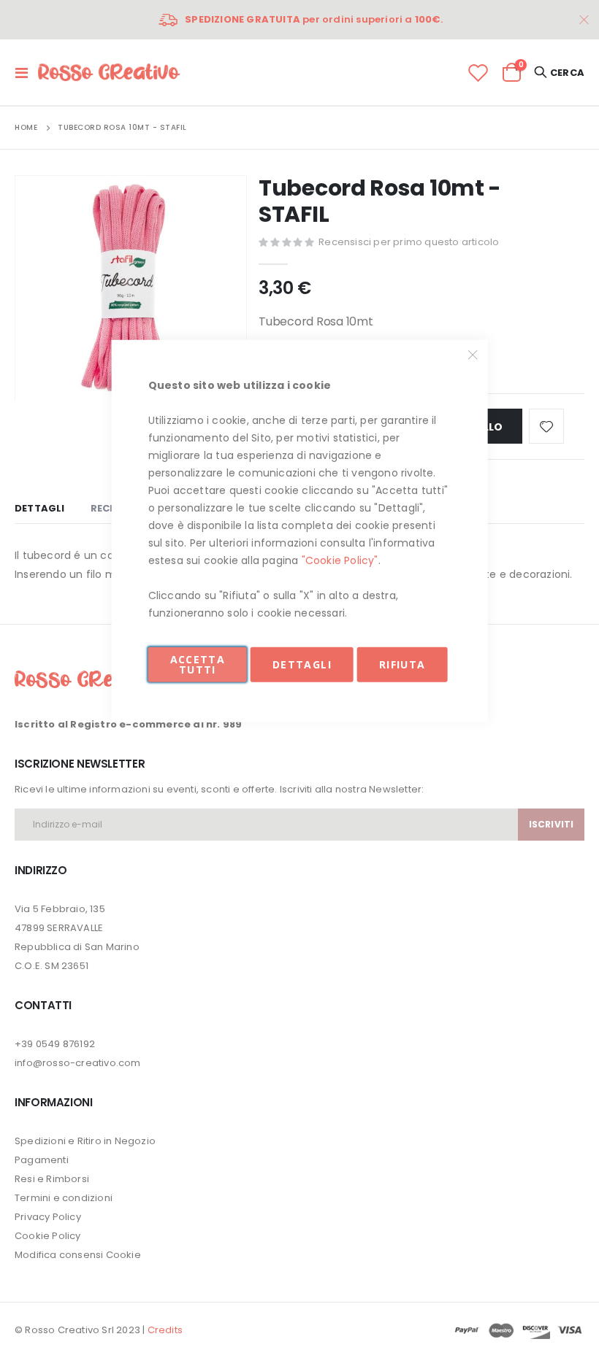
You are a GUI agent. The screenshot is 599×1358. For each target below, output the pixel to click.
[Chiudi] (472, 354)
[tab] (40, 509)
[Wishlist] (477, 72)
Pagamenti (42, 1160)
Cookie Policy (48, 1236)
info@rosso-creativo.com (78, 1063)
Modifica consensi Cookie (78, 1255)
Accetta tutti (197, 664)
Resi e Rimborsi (52, 1179)
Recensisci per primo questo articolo (408, 242)
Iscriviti (551, 824)
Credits (165, 1330)
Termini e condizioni (63, 1198)
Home (26, 127)
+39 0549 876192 (55, 1044)
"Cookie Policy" (340, 559)
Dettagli (302, 664)
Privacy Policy (48, 1217)
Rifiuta (402, 664)
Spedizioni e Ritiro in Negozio (85, 1141)
